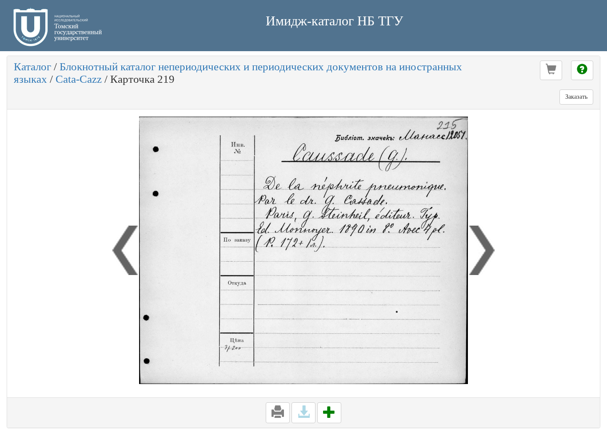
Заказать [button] (576, 96)
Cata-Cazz (79, 79)
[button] (551, 70)
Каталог (32, 67)
